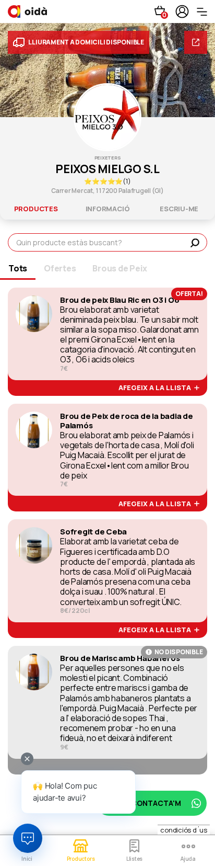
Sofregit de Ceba (93, 532)
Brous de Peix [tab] (119, 268)
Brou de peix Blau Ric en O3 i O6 (119, 300)
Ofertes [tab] (60, 268)
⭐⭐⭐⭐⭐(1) (107, 181)
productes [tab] (36, 208)
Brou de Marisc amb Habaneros (120, 658)
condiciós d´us (183, 830)
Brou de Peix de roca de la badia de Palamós (126, 421)
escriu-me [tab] (179, 208)
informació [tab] (108, 208)
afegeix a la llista (156, 388)
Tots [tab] (17, 268)
